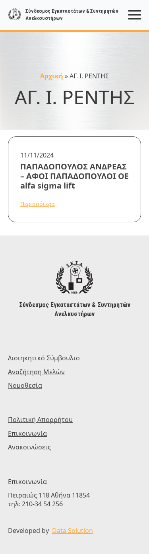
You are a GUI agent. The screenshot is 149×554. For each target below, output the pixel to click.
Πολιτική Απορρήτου (40, 419)
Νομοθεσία (25, 385)
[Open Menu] (134, 14)
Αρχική (51, 76)
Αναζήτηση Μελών (36, 371)
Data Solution (72, 530)
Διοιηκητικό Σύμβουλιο (44, 358)
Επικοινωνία (27, 433)
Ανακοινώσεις (29, 447)
